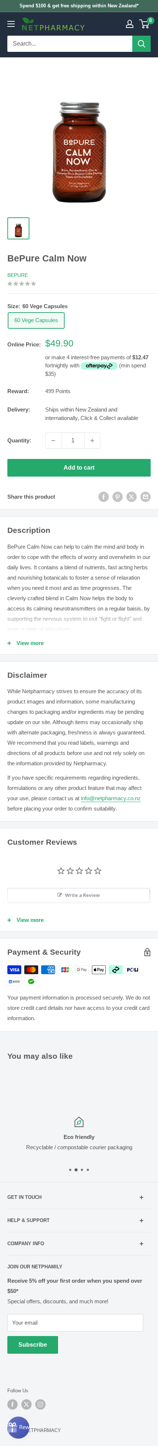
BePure (17, 275)
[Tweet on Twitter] (131, 496)
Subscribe (32, 1345)
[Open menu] (11, 24)
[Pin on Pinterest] (117, 496)
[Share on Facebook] (103, 496)
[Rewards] (18, 1428)
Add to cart (79, 467)
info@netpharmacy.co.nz (111, 798)
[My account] (129, 24)
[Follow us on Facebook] (12, 1404)
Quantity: (19, 440)
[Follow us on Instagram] (40, 1404)
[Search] (141, 44)
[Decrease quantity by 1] (53, 440)
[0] (144, 23)
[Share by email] (145, 496)
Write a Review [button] (82, 895)
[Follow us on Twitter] (26, 1404)
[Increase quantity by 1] (92, 440)
